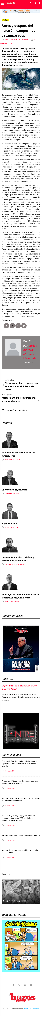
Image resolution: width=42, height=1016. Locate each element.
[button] (4, 11)
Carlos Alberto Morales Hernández (17, 40)
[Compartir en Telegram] (24, 325)
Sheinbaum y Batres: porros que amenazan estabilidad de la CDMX (22, 386)
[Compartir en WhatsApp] (18, 325)
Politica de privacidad (31, 1009)
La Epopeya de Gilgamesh (14, 901)
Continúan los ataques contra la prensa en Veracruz (21, 835)
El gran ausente (9, 523)
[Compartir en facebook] (6, 325)
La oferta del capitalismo (14, 489)
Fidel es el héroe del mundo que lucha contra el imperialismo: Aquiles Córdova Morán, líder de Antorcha (19, 763)
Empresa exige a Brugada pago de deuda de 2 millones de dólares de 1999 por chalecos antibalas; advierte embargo (19, 818)
